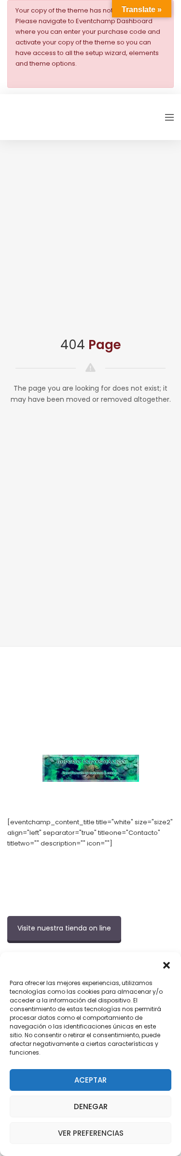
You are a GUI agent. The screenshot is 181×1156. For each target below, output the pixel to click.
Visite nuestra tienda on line (64, 928)
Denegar (91, 1106)
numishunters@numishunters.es (57, 864)
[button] (166, 964)
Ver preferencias (91, 1133)
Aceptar (90, 1080)
